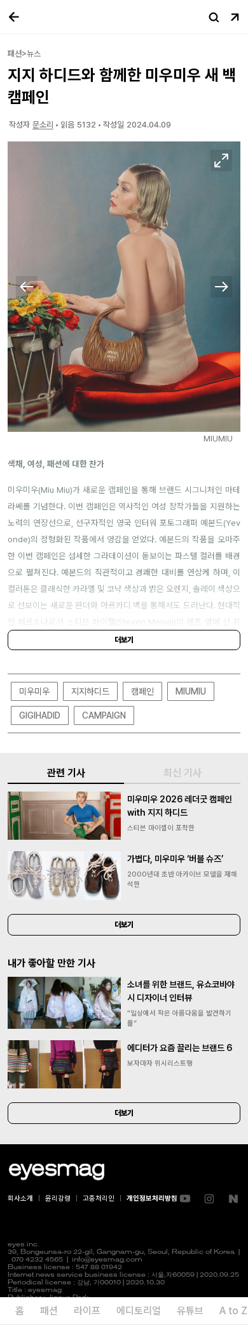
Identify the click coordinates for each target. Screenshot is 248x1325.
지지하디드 (90, 691)
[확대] (221, 160)
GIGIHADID (39, 715)
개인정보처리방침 (152, 1198)
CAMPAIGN (104, 715)
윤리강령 (58, 1198)
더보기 (124, 640)
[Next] (221, 286)
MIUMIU (191, 691)
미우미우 (34, 691)
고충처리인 (98, 1198)
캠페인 (142, 691)
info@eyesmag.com (107, 1259)
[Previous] (26, 286)
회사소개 (20, 1198)
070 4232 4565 (37, 1259)
